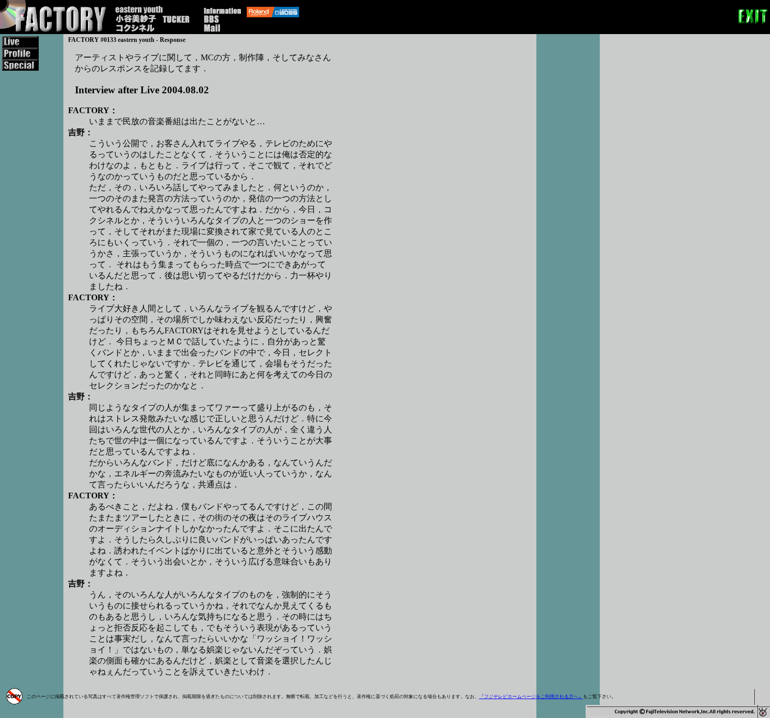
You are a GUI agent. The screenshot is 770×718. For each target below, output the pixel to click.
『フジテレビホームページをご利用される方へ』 (531, 696)
